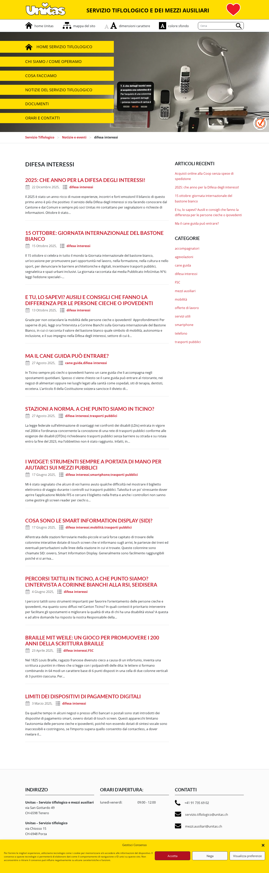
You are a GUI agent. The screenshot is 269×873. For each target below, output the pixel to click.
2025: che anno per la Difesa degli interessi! (85, 180)
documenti (37, 103)
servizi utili (182, 316)
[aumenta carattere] (113, 25)
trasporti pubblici (103, 416)
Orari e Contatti (42, 118)
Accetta (172, 856)
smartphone (100, 474)
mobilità (97, 527)
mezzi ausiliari (185, 291)
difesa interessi (81, 187)
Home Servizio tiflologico (64, 46)
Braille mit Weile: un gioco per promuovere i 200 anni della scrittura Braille (92, 641)
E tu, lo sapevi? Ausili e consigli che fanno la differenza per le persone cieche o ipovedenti (89, 300)
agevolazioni (184, 257)
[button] (263, 845)
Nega (210, 856)
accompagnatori (187, 248)
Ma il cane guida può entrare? (67, 356)
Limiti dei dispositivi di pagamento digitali (83, 696)
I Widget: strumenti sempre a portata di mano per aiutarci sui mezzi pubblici (93, 465)
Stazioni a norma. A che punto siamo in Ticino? (89, 409)
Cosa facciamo (41, 75)
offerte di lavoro (187, 308)
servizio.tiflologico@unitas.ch (206, 814)
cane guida (73, 363)
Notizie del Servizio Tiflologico (58, 89)
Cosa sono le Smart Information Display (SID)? (88, 520)
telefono (181, 333)
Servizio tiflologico (39, 137)
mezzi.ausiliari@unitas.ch (203, 826)
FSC (91, 650)
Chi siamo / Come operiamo (53, 61)
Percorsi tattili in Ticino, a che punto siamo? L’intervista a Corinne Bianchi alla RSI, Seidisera (91, 582)
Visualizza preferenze (247, 856)
